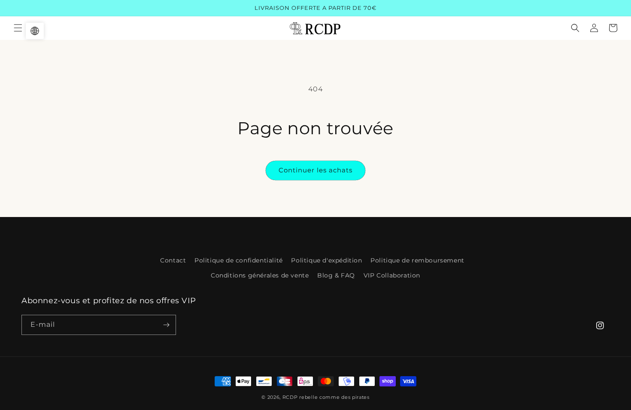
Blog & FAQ (336, 275)
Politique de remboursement (417, 260)
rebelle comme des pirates (334, 397)
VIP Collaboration (392, 275)
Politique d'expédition (326, 260)
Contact (173, 260)
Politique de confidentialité (238, 260)
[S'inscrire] (166, 325)
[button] (18, 27)
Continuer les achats (315, 170)
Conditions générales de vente (260, 275)
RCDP (290, 397)
